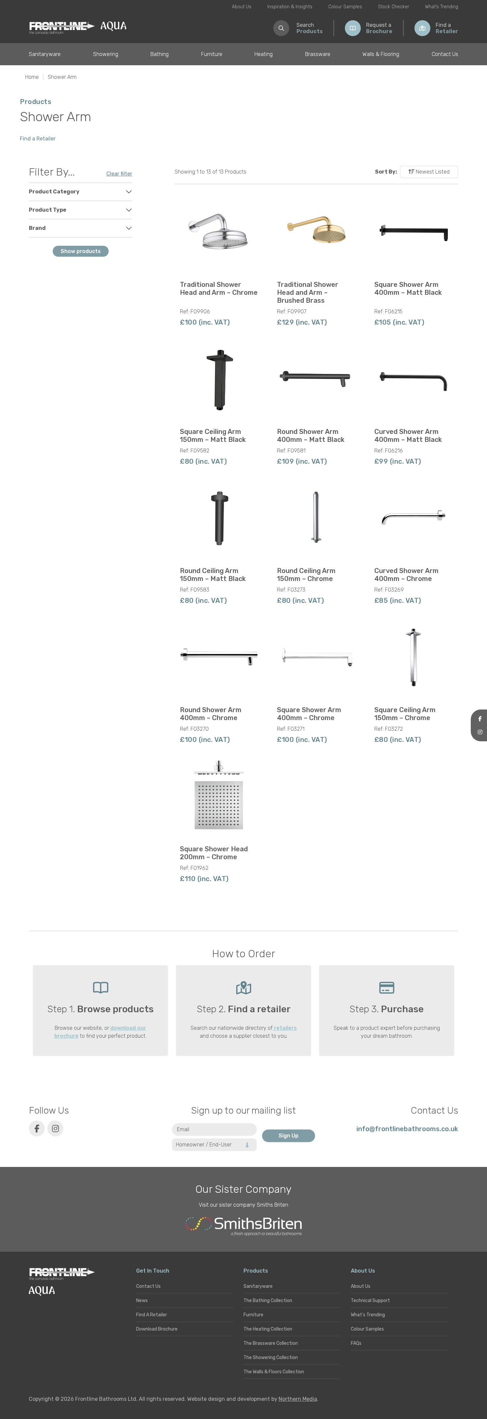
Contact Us (445, 54)
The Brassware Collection (271, 1343)
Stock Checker (393, 7)
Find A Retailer (151, 1315)
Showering (105, 54)
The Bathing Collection (268, 1300)
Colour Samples (345, 7)
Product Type (47, 210)
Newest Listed (432, 172)
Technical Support (370, 1300)
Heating (263, 54)
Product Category (54, 191)
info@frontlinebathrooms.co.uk (407, 1129)
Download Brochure (157, 1329)
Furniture (211, 54)
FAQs (356, 1343)
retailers (285, 1028)
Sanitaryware (45, 54)
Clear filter (119, 174)
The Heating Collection (268, 1329)
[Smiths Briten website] (243, 1226)
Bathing (159, 54)
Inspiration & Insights (289, 7)
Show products (81, 251)
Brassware (317, 54)
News (142, 1300)
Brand (37, 228)
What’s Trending (441, 7)
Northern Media (298, 1399)
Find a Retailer (38, 138)
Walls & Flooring (380, 54)
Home (32, 77)
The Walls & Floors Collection (274, 1372)
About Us (241, 7)
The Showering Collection (271, 1357)
